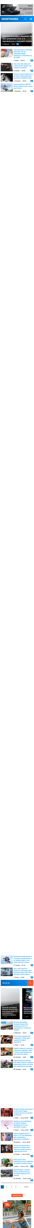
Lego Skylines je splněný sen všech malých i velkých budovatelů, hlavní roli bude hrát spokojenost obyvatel (23, 1063)
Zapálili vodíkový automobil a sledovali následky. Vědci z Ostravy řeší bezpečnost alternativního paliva (23, 1051)
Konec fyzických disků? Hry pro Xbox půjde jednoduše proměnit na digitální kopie (23, 76)
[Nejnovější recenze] (30, 983)
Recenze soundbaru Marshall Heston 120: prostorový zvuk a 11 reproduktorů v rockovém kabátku (22, 1026)
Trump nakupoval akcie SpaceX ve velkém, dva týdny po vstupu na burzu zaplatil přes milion (22, 1148)
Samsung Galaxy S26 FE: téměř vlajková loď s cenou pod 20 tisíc (23, 86)
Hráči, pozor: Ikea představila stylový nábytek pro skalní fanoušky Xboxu (23, 1161)
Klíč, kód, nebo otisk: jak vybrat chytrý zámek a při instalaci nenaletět (23, 66)
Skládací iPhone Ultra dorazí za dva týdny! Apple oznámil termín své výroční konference (23, 1112)
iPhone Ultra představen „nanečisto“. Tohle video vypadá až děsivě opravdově (22, 1039)
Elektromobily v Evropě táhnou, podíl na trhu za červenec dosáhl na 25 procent (22, 1172)
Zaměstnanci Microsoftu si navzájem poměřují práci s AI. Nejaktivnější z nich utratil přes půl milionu (23, 959)
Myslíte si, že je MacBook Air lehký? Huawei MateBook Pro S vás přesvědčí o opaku (22, 1124)
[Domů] (10, 19)
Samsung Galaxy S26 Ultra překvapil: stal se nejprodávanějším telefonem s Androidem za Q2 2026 (23, 53)
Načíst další (17, 1195)
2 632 (26, 1187)
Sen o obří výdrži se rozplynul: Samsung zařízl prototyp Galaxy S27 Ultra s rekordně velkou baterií (23, 971)
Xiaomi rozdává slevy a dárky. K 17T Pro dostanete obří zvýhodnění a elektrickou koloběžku (23, 1136)
